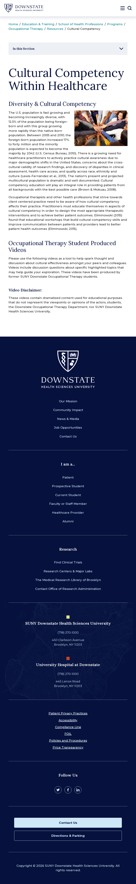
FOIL (68, 734)
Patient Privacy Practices (68, 713)
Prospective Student (68, 486)
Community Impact (68, 410)
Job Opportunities (68, 427)
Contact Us (68, 436)
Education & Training (38, 24)
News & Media (68, 419)
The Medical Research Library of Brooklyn (68, 580)
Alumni (68, 521)
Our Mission (68, 401)
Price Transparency (68, 747)
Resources (55, 29)
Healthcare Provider (68, 512)
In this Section (24, 49)
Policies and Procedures (68, 740)
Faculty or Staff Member (68, 503)
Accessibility (68, 720)
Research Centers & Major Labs (68, 571)
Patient (68, 477)
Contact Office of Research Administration (68, 589)
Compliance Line (68, 727)
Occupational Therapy (25, 29)
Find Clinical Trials (68, 562)
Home (13, 24)
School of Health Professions (80, 24)
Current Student (68, 495)
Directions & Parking (68, 835)
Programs (115, 24)
